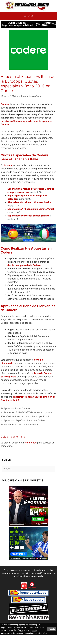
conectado (31, 442)
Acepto (52, 629)
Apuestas (9, 408)
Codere (26, 408)
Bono (18, 408)
